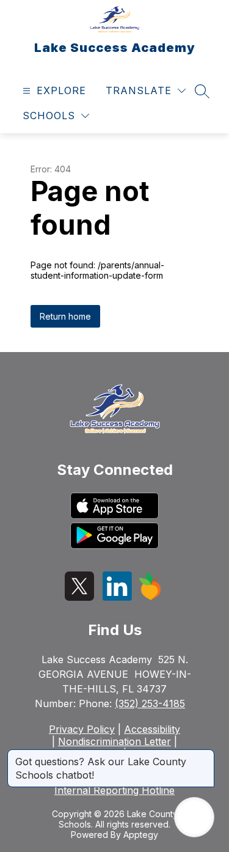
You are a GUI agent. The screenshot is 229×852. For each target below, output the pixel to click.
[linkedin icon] (117, 597)
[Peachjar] (150, 597)
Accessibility (152, 729)
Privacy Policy (82, 729)
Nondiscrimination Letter (114, 741)
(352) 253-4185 (150, 703)
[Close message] (204, 755)
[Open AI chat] (194, 817)
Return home (65, 316)
